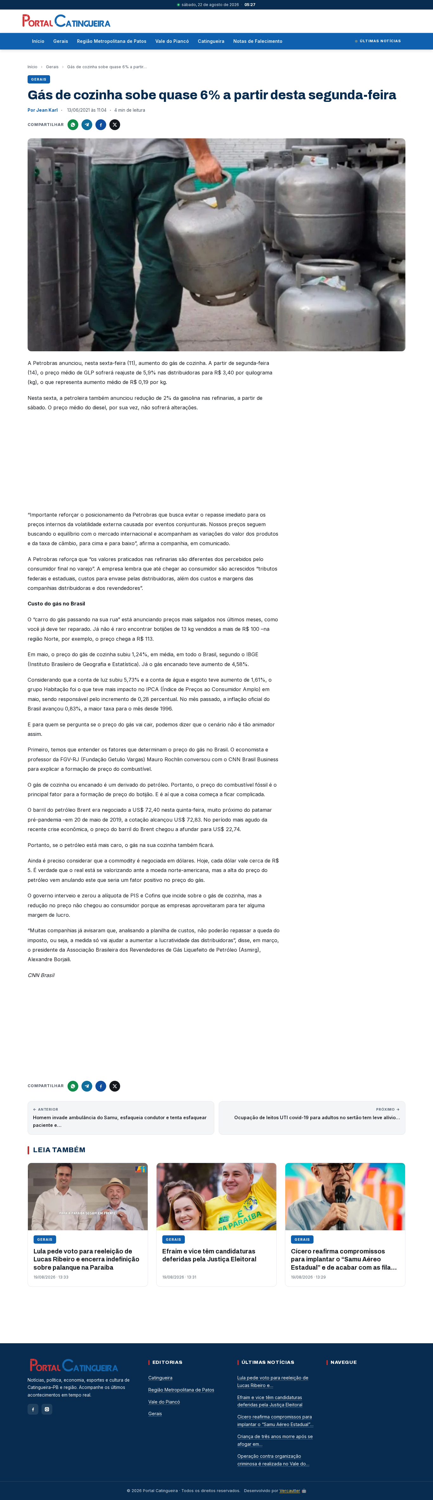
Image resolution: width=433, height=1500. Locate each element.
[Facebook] (33, 1409)
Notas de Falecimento (257, 41)
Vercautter (290, 1490)
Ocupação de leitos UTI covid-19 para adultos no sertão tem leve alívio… (317, 1113)
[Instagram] (47, 1409)
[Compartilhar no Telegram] (86, 124)
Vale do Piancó (172, 41)
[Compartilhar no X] (114, 124)
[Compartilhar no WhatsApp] (73, 124)
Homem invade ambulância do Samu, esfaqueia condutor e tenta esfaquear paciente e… (120, 1117)
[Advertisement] (154, 463)
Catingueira (211, 41)
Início (38, 41)
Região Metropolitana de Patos (111, 41)
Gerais (60, 41)
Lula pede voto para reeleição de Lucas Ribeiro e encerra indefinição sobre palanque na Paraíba (86, 1259)
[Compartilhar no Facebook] (100, 124)
